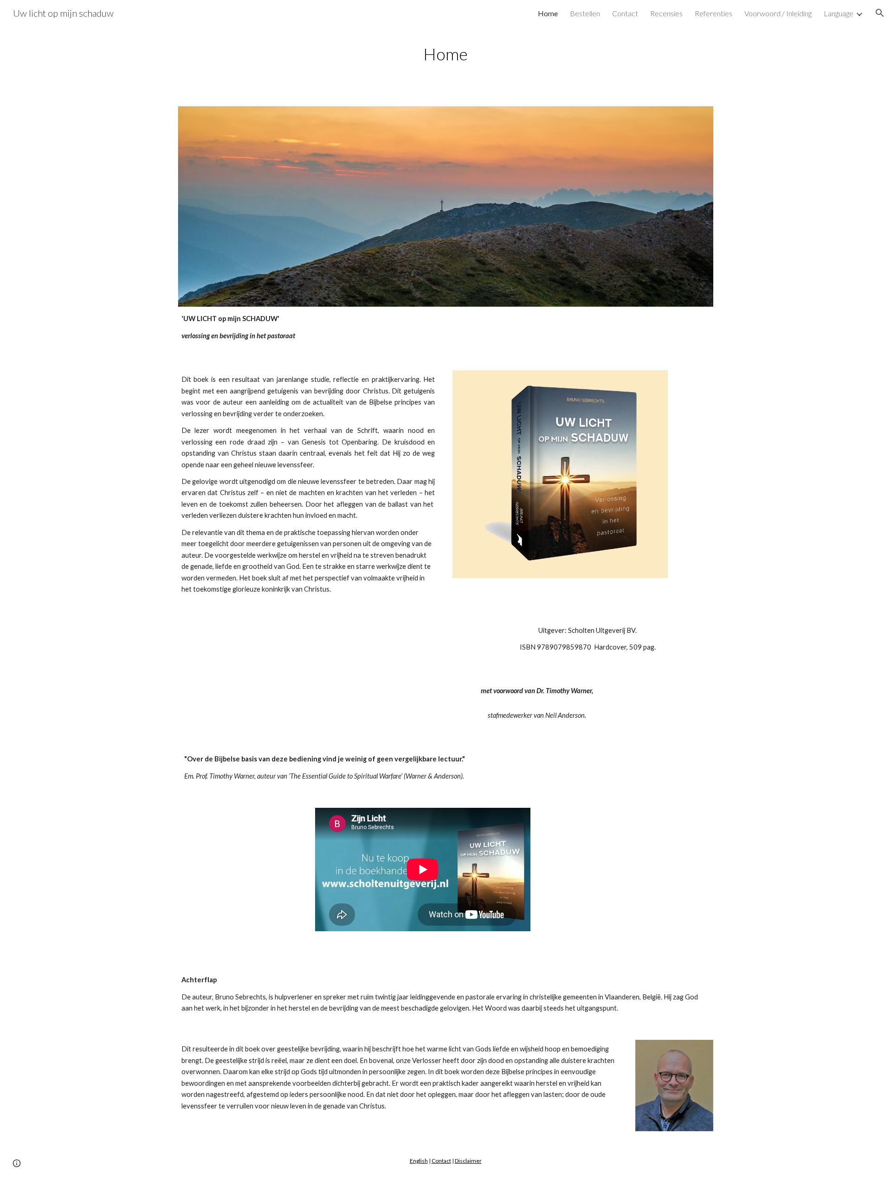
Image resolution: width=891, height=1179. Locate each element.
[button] (880, 13)
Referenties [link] (713, 13)
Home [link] (548, 13)
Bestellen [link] (585, 13)
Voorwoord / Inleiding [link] (778, 13)
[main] (445, 54)
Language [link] (838, 13)
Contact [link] (625, 13)
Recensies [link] (666, 13)
